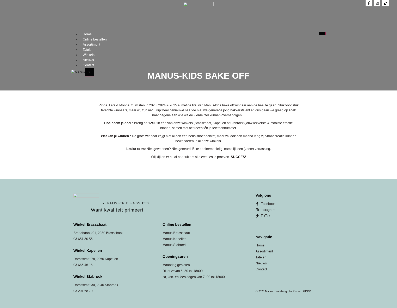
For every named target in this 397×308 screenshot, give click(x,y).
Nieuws (88, 60)
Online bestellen (95, 39)
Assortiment (91, 44)
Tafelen (88, 49)
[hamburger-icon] (322, 33)
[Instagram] (377, 3)
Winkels (88, 55)
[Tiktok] (385, 3)
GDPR (307, 291)
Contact (88, 65)
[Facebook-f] (369, 3)
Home (87, 34)
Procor (297, 291)
